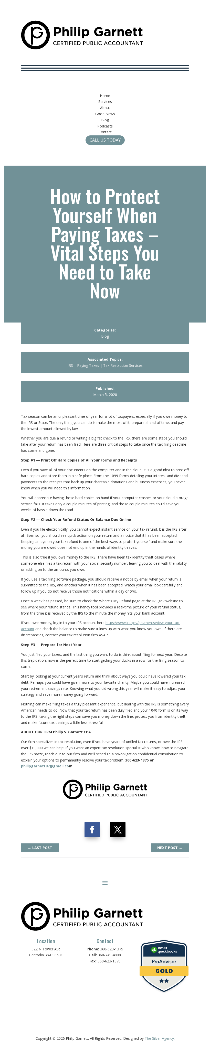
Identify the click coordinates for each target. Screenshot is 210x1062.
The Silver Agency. (160, 1038)
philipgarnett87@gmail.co (45, 766)
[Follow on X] (117, 829)
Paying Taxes (88, 365)
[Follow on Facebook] (92, 829)
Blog (105, 336)
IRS (70, 365)
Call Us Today (105, 140)
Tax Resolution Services (123, 365)
